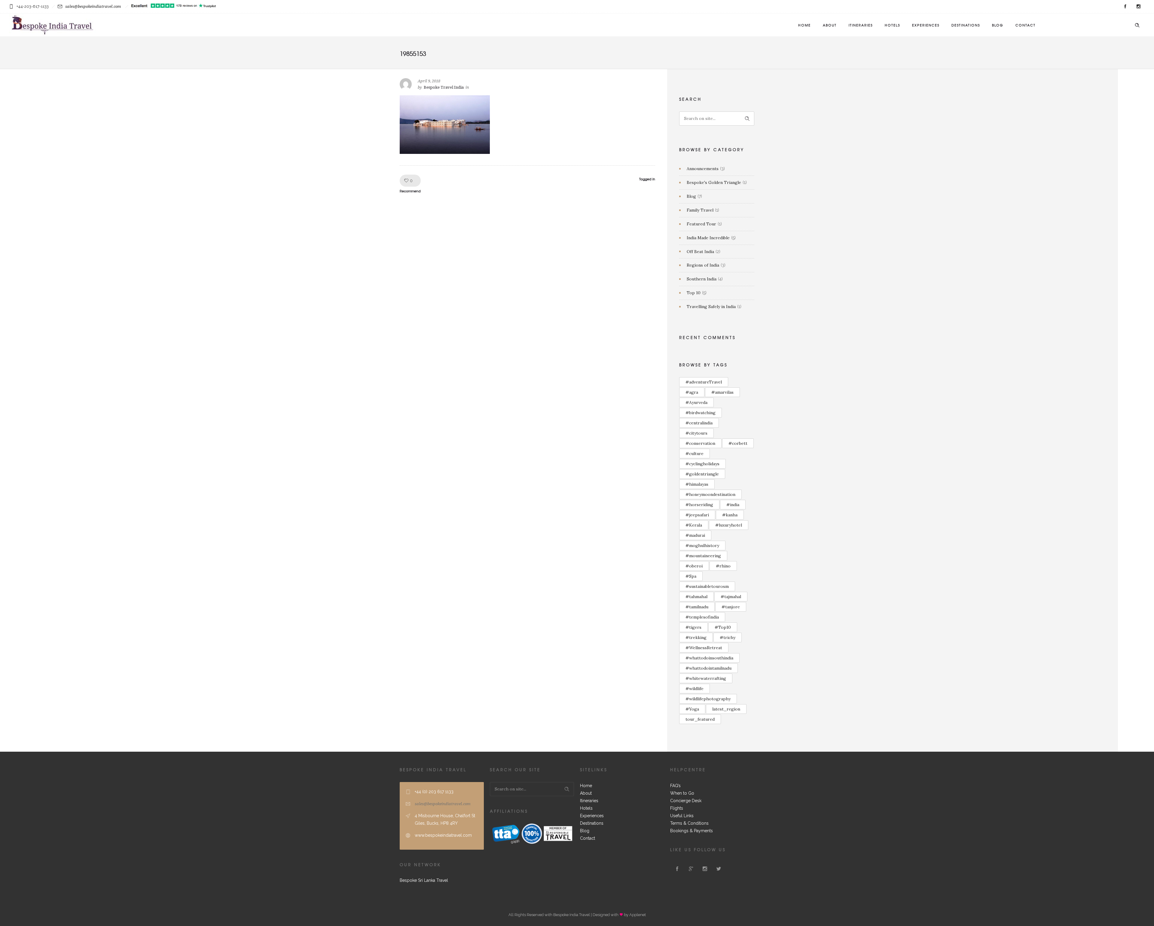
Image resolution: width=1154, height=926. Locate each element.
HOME (804, 25)
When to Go (682, 793)
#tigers (693, 627)
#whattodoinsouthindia (709, 658)
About (586, 793)
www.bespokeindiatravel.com (443, 835)
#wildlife (694, 688)
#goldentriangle (702, 474)
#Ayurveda (696, 402)
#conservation (700, 443)
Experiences (592, 815)
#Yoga (692, 709)
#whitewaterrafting (705, 678)
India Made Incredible (708, 237)
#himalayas (696, 484)
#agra (691, 392)
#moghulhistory (702, 545)
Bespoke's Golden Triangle (714, 182)
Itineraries (589, 800)
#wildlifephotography (708, 698)
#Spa (690, 576)
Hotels (586, 808)
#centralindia (699, 423)
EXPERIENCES (925, 25)
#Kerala (693, 525)
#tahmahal (696, 596)
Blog (691, 196)
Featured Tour (701, 224)
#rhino (723, 566)
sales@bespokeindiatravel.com (93, 6)
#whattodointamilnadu (708, 668)
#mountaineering (703, 555)
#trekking (696, 637)
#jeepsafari (697, 515)
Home (586, 785)
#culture (694, 453)
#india (732, 504)
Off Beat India (700, 251)
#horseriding (699, 504)
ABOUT (830, 25)
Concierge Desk (685, 800)
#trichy (727, 637)
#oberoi (694, 566)
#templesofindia (702, 617)
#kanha (729, 515)
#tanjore (731, 607)
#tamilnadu (696, 607)
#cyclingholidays (702, 463)
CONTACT (1025, 25)
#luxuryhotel (728, 525)
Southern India (701, 279)
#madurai (695, 535)
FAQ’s (675, 785)
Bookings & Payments (691, 830)
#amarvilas (722, 392)
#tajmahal (731, 596)
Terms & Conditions (689, 823)
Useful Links (682, 815)
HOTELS (892, 25)
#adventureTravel (703, 382)
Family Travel (700, 210)
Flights (676, 808)
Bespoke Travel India (444, 87)
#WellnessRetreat (703, 647)
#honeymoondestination (710, 494)
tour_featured (700, 719)
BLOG (997, 25)
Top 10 (694, 292)
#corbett (737, 443)
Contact (587, 838)
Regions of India (703, 265)
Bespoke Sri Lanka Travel (424, 880)
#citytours (696, 433)
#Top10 (723, 627)
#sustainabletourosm (707, 586)
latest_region (726, 709)
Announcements (703, 168)
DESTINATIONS (965, 25)
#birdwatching (700, 412)
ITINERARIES (861, 25)
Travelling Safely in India (711, 306)
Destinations (591, 823)
